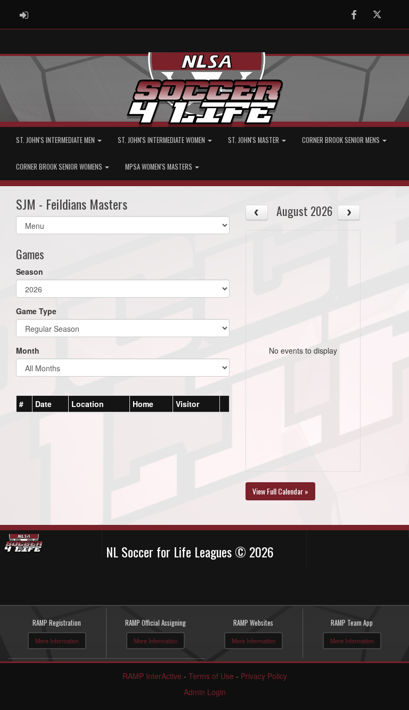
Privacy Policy (264, 676)
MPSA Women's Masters (159, 167)
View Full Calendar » (280, 491)
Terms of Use (211, 676)
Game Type (36, 311)
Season (29, 271)
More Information (57, 640)
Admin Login (205, 692)
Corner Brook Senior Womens (60, 167)
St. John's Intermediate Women (162, 140)
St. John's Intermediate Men (56, 140)
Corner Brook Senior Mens (341, 140)
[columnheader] (24, 403)
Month (27, 350)
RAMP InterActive (152, 676)
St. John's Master (254, 140)
